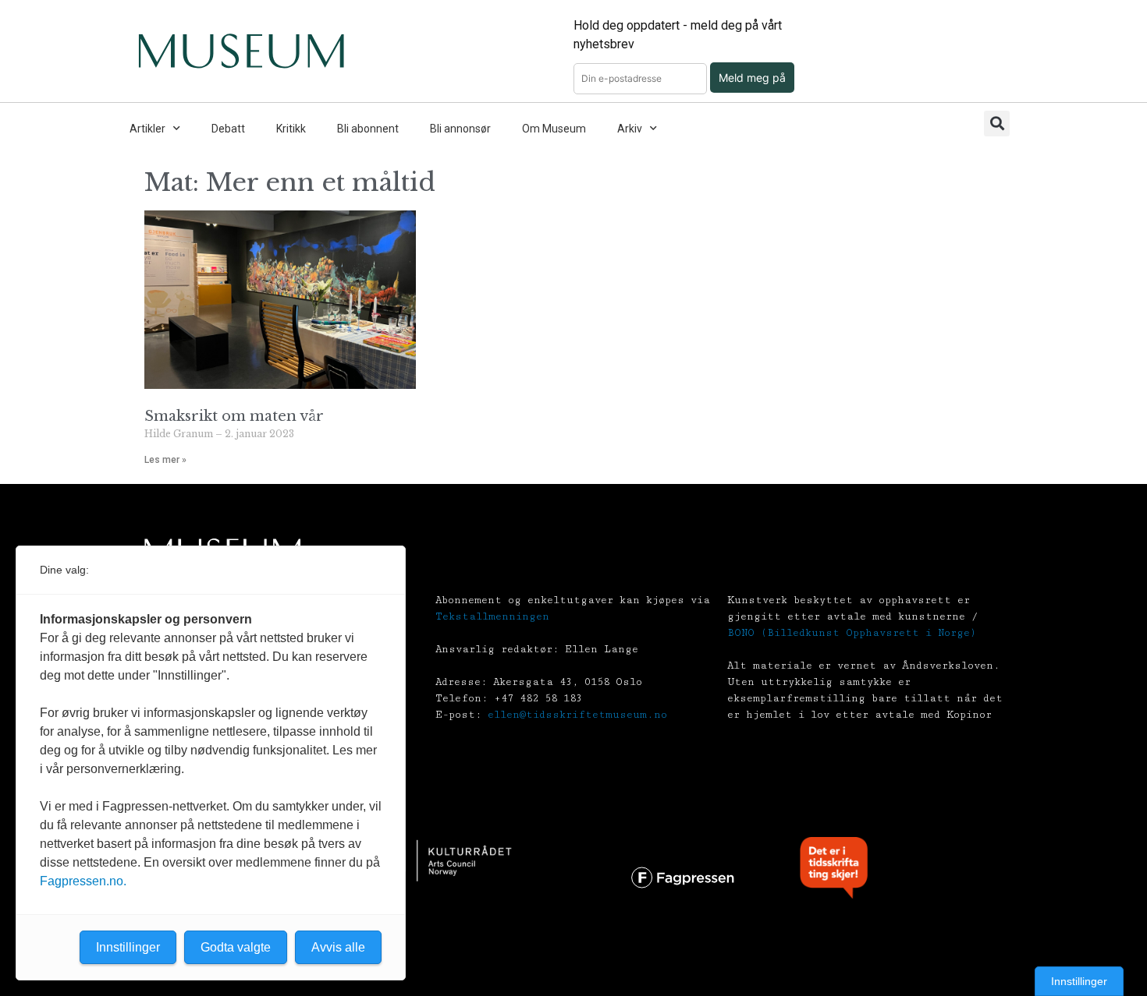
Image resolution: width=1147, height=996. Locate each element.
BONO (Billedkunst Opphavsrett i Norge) (851, 633)
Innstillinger (1079, 981)
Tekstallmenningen (492, 616)
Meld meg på (752, 77)
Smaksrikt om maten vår (234, 416)
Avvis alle (338, 947)
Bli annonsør (460, 128)
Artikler (147, 128)
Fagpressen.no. (83, 881)
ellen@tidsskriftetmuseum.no (577, 714)
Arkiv (629, 128)
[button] (997, 123)
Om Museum (554, 128)
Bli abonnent (368, 128)
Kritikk (291, 128)
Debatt (228, 128)
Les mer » (165, 459)
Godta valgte (236, 947)
